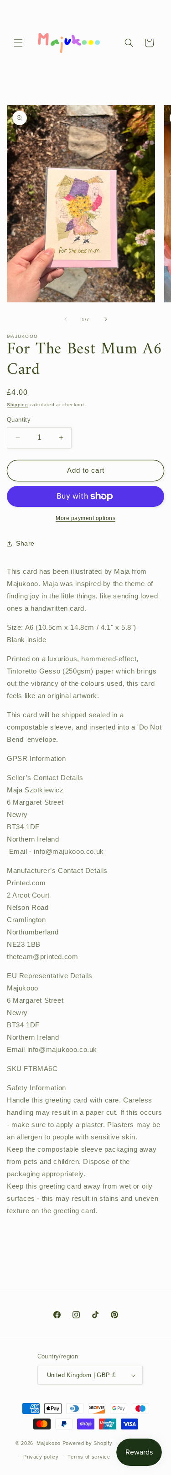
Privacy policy (41, 1457)
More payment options (85, 518)
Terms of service (88, 1457)
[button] (18, 43)
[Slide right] (106, 319)
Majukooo (48, 1442)
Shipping (17, 404)
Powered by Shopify (87, 1442)
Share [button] (25, 543)
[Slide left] (66, 319)
